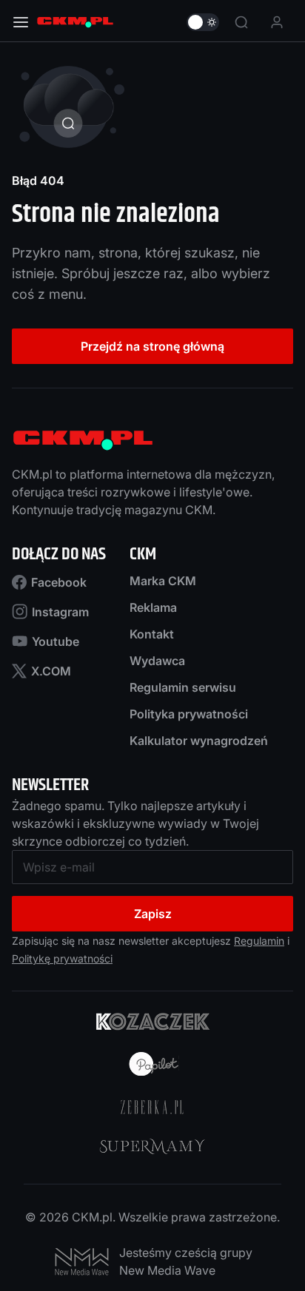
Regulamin (259, 940)
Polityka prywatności (189, 714)
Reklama (153, 607)
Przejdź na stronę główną (152, 346)
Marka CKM (163, 580)
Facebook (59, 582)
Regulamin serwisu (183, 687)
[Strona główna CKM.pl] (75, 22)
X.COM (51, 671)
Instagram (60, 611)
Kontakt (152, 634)
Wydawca (157, 660)
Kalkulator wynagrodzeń (199, 740)
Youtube (55, 641)
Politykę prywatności (62, 958)
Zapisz (153, 913)
